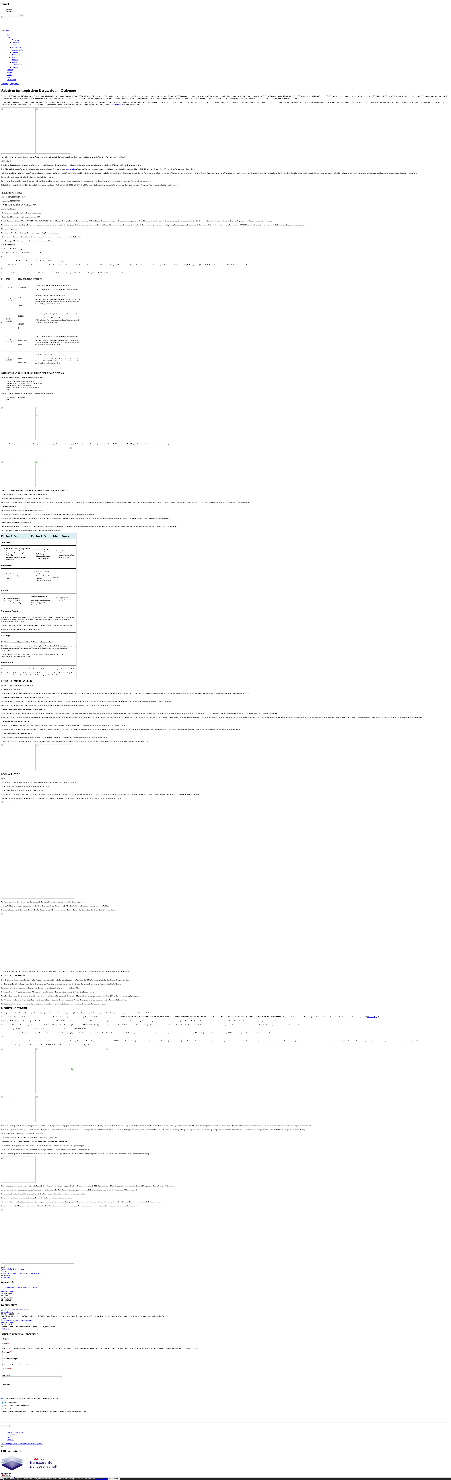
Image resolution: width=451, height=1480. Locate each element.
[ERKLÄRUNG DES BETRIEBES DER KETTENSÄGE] (53, 1122)
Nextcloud (10, 1440)
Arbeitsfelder (17, 65)
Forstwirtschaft (6, 1277)
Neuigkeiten (16, 47)
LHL (8, 37)
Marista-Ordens (71, 169)
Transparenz (16, 52)
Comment (5, 1385)
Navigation (5, 30)
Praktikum (16, 55)
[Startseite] (2, 18)
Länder (14, 62)
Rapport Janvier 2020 (22, 1287)
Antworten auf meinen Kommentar (17, 1405)
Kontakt (10, 70)
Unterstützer (11, 80)
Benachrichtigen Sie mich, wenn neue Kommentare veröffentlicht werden (31, 1398)
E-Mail (5, 1344)
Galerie (9, 77)
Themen (15, 67)
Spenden (10, 72)
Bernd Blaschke (7, 1312)
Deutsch (9, 9)
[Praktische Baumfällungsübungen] (18, 1093)
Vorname (6, 1369)
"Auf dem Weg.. (372, 1017)
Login (9, 1437)
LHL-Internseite (116, 104)
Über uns (15, 40)
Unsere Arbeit (12, 57)
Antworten (6, 1318)
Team (14, 45)
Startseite (4, 84)
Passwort (6, 1352)
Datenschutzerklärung (15, 1432)
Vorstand (15, 42)
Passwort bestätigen (10, 1359)
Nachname (7, 1375)
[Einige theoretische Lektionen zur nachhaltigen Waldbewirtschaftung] (18, 770)
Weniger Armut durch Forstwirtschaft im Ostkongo (20, 1273)
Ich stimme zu (114, 1479)
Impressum (11, 1435)
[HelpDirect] (6, 1476)
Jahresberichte (17, 50)
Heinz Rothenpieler (8, 1291)
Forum (9, 75)
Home (9, 35)
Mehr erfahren (101, 1479)
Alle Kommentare (10, 1403)
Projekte (15, 60)
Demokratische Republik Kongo (13, 1269)
